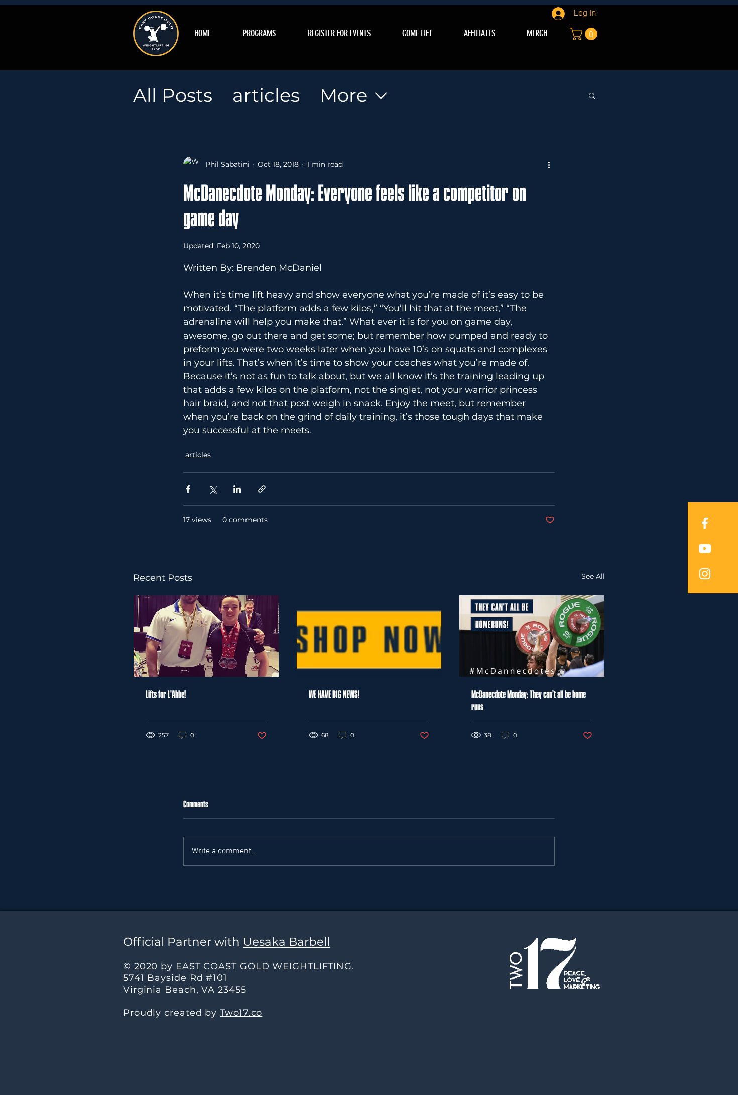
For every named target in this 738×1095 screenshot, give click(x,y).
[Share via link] (262, 489)
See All (593, 576)
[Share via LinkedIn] (237, 489)
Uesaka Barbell (286, 942)
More (343, 95)
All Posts (172, 95)
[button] (585, 34)
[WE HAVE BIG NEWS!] (369, 636)
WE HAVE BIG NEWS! (334, 694)
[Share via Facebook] (188, 489)
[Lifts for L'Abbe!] (206, 636)
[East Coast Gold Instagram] (704, 573)
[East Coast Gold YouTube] (704, 548)
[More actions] (549, 164)
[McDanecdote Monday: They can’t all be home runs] (531, 636)
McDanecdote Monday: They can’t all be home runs (528, 701)
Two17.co (241, 1012)
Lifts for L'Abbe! (166, 694)
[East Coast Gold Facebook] (704, 523)
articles (266, 95)
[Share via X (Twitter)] (212, 489)
